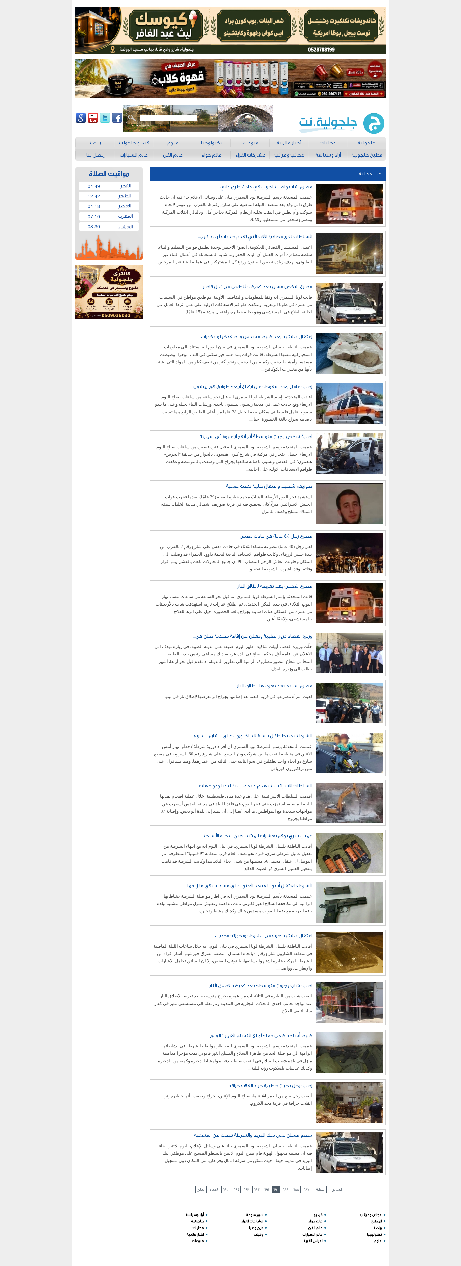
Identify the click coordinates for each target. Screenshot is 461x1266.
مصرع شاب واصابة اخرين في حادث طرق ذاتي (266, 187)
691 (266, 1190)
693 (246, 1190)
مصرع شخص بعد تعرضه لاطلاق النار (275, 586)
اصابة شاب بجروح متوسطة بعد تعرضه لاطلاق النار (260, 985)
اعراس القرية (313, 1241)
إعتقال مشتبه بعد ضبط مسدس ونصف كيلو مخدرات (256, 336)
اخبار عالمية (195, 1234)
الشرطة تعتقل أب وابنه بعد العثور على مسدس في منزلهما (249, 886)
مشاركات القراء (252, 1221)
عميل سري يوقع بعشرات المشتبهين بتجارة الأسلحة (257, 836)
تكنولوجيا (374, 1234)
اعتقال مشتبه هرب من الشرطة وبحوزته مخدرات (263, 935)
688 (296, 1190)
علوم (378, 1241)
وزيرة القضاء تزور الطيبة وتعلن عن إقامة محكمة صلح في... (252, 636)
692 (257, 1190)
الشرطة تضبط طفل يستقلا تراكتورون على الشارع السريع (252, 736)
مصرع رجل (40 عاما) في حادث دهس (276, 536)
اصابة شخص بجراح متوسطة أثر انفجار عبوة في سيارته (256, 436)
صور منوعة (254, 1215)
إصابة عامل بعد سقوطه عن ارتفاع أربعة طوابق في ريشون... (251, 386)
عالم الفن (315, 1228)
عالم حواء (315, 1221)
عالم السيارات (312, 1234)
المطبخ (376, 1221)
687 (306, 1190)
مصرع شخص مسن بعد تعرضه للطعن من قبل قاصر (257, 286)
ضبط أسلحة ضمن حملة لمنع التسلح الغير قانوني (261, 1035)
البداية (320, 1190)
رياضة (378, 1228)
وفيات (258, 1234)
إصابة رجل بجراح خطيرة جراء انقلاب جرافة (270, 1085)
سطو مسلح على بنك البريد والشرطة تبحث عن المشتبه (253, 1135)
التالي (201, 1190)
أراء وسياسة (195, 1215)
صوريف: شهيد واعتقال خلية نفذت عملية (269, 486)
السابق (337, 1190)
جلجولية (197, 1221)
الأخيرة (214, 1190)
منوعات (198, 1241)
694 (236, 1190)
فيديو (318, 1215)
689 (286, 1190)
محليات (198, 1228)
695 (226, 1190)
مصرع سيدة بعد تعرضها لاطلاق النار (274, 686)
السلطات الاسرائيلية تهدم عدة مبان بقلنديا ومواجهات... (254, 786)
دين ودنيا (256, 1228)
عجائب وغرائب (371, 1215)
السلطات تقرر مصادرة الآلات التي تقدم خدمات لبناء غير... (255, 237)
